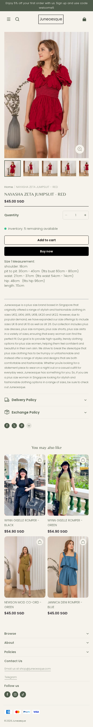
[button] (8, 19)
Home (8, 187)
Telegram (11, 677)
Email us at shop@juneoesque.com (28, 668)
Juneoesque (19, 720)
